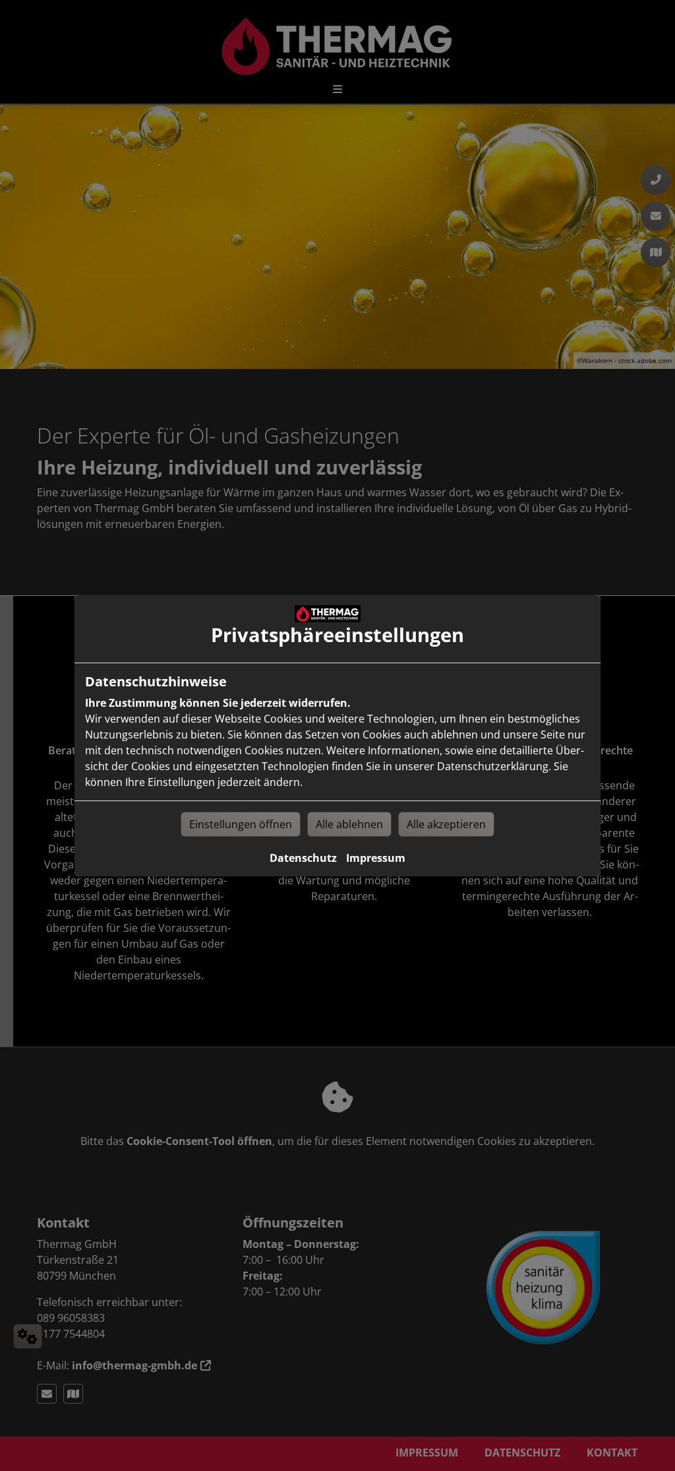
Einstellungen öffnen (240, 824)
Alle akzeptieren (446, 824)
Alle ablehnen (349, 824)
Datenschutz (303, 858)
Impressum (375, 858)
